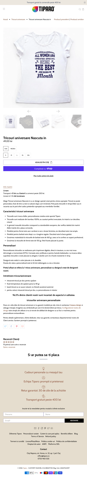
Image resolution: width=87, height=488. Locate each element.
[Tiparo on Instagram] (42, 429)
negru (13, 149)
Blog (76, 434)
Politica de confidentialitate (66, 441)
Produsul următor (77, 19)
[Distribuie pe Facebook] (11, 326)
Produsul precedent (61, 19)
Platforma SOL (54, 444)
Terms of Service (37, 436)
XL (23, 155)
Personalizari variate (31, 434)
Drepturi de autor (34, 444)
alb (6, 149)
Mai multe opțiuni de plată (43, 176)
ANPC (44, 444)
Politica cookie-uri (48, 441)
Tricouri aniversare (18, 19)
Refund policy (50, 436)
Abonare (74, 420)
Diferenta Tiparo (15, 434)
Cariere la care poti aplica (49, 434)
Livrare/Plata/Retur (33, 441)
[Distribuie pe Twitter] (5, 326)
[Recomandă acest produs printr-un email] (22, 326)
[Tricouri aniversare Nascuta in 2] (43, 68)
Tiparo (25, 468)
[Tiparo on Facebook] (38, 429)
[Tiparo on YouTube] (52, 429)
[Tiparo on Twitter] (48, 429)
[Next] (58, 111)
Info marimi (7, 187)
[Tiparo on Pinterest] (45, 429)
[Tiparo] (43, 9)
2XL (28, 155)
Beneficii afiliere (67, 434)
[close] (85, 2)
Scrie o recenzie (9, 347)
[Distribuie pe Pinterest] (17, 326)
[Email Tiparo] (35, 429)
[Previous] (29, 111)
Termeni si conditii (17, 441)
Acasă (5, 19)
